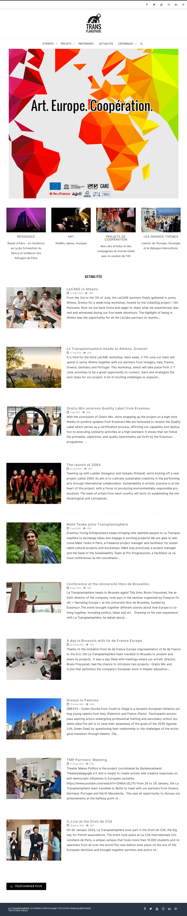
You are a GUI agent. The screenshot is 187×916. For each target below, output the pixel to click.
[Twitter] (154, 5)
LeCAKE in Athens (82, 289)
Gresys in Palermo (83, 700)
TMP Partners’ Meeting (87, 760)
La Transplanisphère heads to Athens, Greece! (107, 349)
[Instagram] (168, 5)
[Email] (183, 5)
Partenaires (86, 43)
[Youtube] (161, 5)
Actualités (106, 43)
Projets (66, 43)
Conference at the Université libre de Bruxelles (108, 584)
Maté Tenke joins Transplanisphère (97, 524)
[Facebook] (146, 5)
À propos (48, 43)
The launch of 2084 (84, 465)
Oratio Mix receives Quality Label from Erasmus (108, 408)
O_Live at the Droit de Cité (89, 821)
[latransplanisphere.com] (93, 24)
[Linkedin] (176, 5)
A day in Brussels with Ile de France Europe (104, 641)
